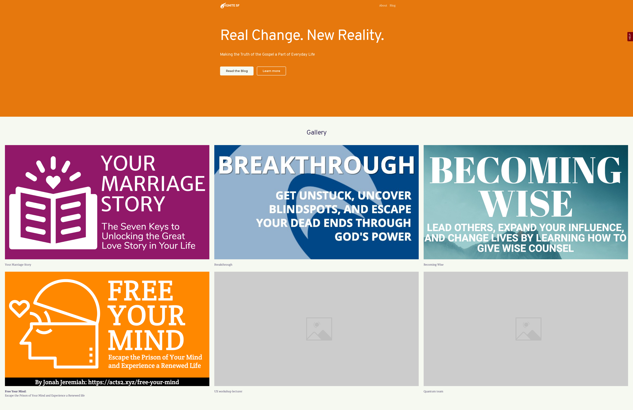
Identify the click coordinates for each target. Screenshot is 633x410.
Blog (393, 5)
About (383, 5)
